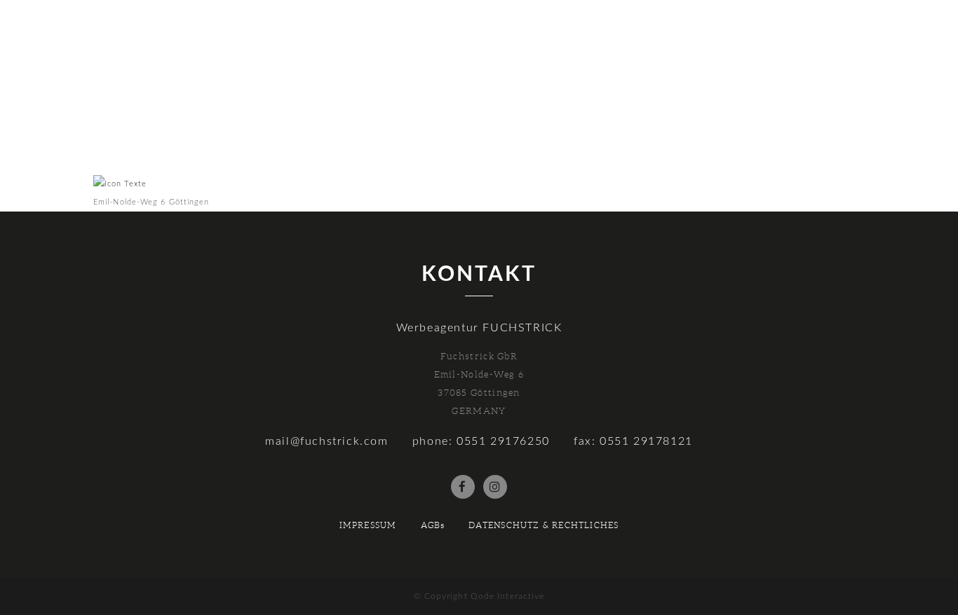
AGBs (433, 525)
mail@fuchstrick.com (326, 441)
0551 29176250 (503, 441)
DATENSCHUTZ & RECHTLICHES (543, 525)
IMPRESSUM (368, 525)
